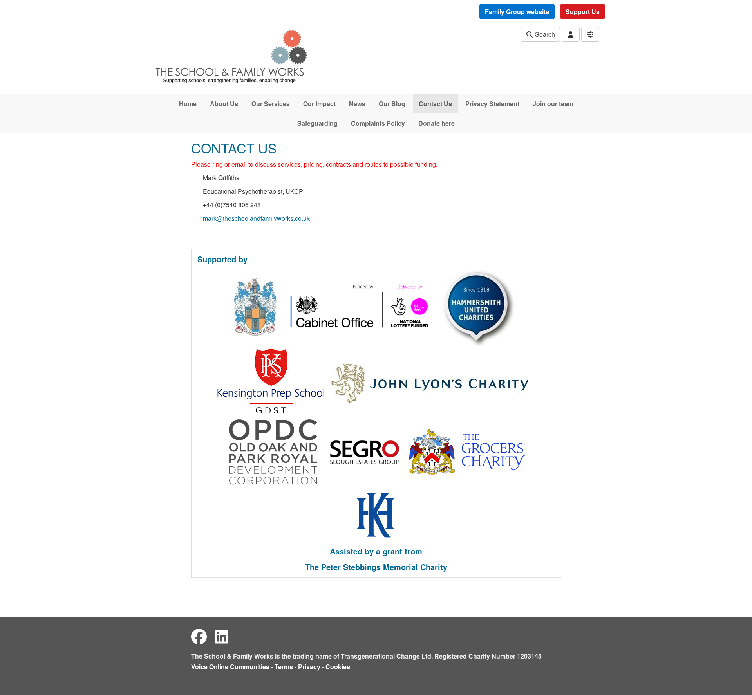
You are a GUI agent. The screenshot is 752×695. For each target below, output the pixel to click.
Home (188, 103)
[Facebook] (199, 636)
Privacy (309, 666)
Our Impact (319, 103)
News (357, 103)
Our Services (270, 103)
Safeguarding (317, 123)
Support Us (583, 11)
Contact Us (435, 103)
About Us (224, 103)
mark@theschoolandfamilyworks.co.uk (256, 218)
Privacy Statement (492, 103)
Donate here (436, 123)
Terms (284, 666)
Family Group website (517, 11)
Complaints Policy (378, 123)
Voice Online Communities (230, 666)
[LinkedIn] (221, 636)
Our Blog (392, 103)
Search (544, 34)
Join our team (553, 103)
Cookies (337, 666)
